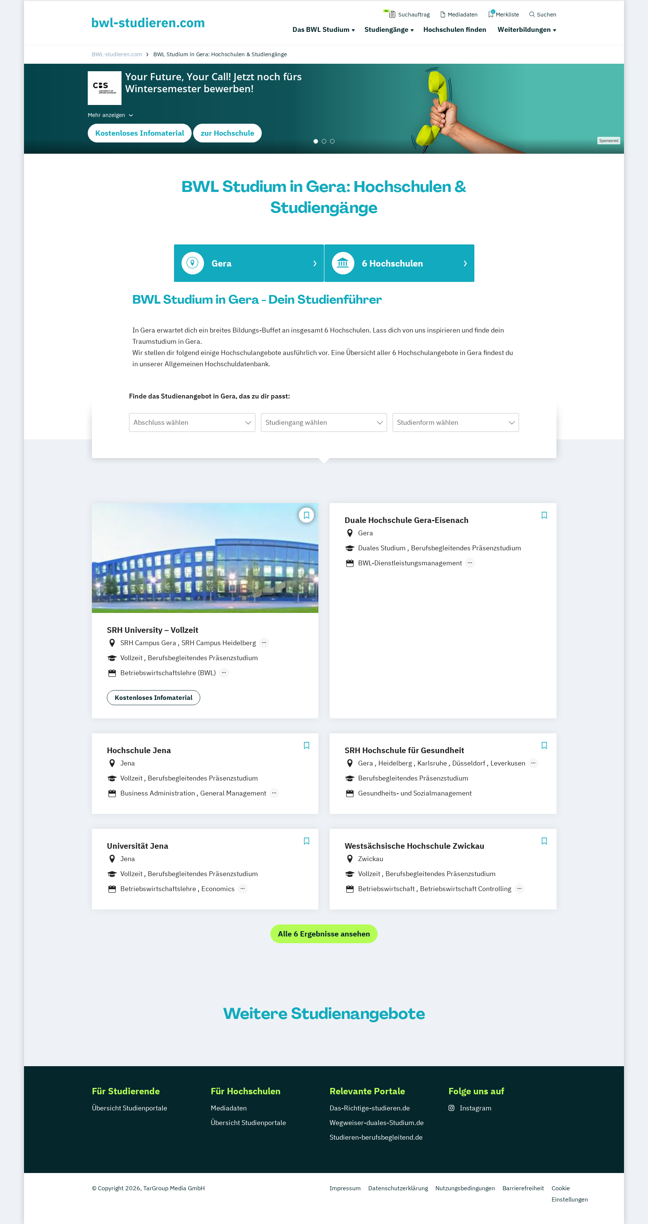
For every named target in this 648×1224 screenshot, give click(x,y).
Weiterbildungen (524, 29)
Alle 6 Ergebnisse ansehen (324, 934)
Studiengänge (386, 29)
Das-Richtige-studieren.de (370, 1108)
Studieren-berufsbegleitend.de (376, 1137)
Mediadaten (229, 1108)
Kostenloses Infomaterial (139, 133)
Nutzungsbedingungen (465, 1188)
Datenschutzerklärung (398, 1188)
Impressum (345, 1188)
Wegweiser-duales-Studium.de (377, 1122)
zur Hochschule (227, 133)
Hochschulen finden (454, 29)
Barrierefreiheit (523, 1188)
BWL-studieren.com (117, 54)
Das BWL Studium (321, 29)
